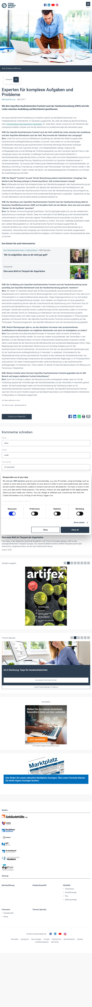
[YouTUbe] (53, 4)
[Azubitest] (46, 837)
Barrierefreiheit (69, 939)
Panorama (6, 909)
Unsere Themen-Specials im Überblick (46, 687)
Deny (45, 530)
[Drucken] (83, 416)
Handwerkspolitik (39, 885)
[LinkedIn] (49, 4)
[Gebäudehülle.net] (46, 816)
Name (4, 438)
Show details (79, 523)
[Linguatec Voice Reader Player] (16, 79)
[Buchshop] (46, 851)
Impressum (24, 939)
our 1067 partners (18, 481)
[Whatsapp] (78, 417)
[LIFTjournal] (46, 844)
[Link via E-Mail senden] (87, 417)
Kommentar (6, 462)
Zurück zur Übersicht (17, 416)
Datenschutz (56, 939)
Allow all (75, 530)
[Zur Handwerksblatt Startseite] (8, 5)
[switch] (34, 514)
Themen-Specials (39, 909)
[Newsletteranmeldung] (46, 724)
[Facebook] (45, 4)
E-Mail (4, 450)
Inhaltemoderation (42, 942)
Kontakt (47, 939)
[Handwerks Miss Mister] (46, 830)
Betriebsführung (8, 885)
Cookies (80, 939)
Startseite (14, 939)
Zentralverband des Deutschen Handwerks (24, 124)
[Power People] (46, 823)
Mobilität (66, 885)
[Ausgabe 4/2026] (46, 596)
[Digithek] (46, 867)
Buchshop (55, 942)
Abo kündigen (36, 939)
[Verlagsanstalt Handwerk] (46, 858)
